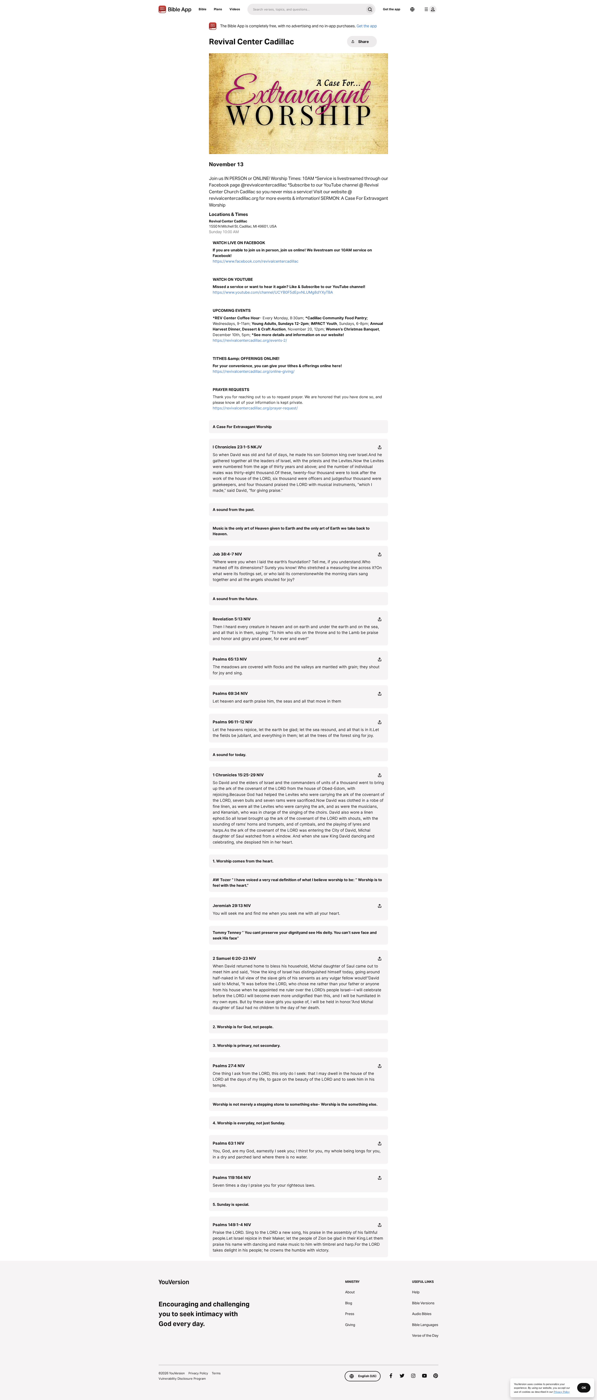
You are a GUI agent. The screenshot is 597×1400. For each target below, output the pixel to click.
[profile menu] (429, 9)
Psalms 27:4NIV (229, 1065)
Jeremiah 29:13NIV (232, 905)
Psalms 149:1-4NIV (232, 1224)
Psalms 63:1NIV (228, 1143)
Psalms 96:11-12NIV (233, 722)
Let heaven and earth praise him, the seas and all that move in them (277, 701)
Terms (216, 1373)
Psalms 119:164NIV (232, 1177)
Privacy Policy (198, 1373)
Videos (234, 9)
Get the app (391, 9)
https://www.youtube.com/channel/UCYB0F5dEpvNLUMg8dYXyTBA (273, 292)
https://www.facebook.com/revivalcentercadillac (255, 261)
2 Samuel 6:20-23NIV (234, 958)
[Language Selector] (412, 9)
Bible (202, 9)
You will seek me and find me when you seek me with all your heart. (276, 913)
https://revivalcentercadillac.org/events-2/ (250, 340)
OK (584, 1387)
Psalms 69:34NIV (230, 693)
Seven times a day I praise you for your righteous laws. (264, 1185)
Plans (218, 9)
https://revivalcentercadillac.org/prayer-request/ (255, 408)
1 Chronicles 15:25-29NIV (238, 775)
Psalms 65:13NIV (230, 659)
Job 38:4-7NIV (227, 554)
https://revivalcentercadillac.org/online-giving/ (254, 371)
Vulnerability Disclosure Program (182, 1378)
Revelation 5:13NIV (232, 619)
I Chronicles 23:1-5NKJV (237, 447)
